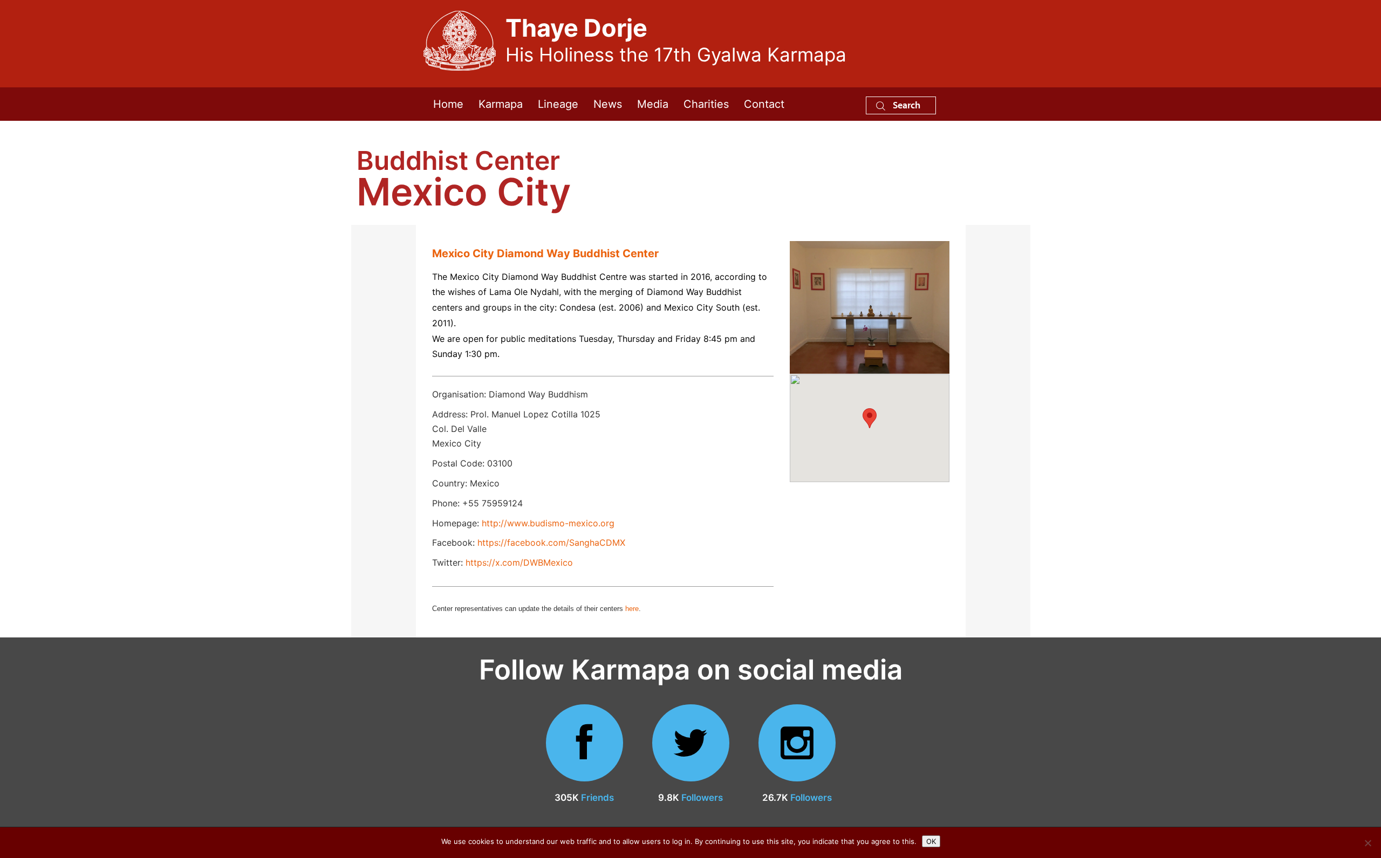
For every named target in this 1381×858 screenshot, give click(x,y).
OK (931, 841)
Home (448, 104)
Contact (764, 104)
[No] (1367, 843)
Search (905, 105)
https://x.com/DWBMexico (519, 562)
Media (652, 104)
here (632, 609)
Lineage (558, 104)
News (607, 104)
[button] (870, 418)
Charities (706, 104)
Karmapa (500, 104)
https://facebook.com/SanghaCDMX (551, 542)
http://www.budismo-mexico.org (548, 523)
